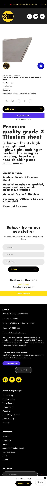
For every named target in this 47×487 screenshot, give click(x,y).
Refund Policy (8, 395)
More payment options (23, 119)
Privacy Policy (8, 407)
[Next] (42, 4)
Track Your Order (9, 452)
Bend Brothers (7, 86)
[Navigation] (42, 16)
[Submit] (41, 474)
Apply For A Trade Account (13, 448)
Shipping (16, 93)
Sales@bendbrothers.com (17, 333)
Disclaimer (6, 411)
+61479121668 (14, 328)
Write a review (23, 293)
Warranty (6, 422)
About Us (6, 436)
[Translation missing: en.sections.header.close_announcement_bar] (45, 4)
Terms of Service (9, 403)
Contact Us (7, 440)
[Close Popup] (45, 478)
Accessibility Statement (11, 414)
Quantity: (10, 100)
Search (5, 459)
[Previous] (5, 4)
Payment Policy (8, 418)
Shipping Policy (9, 399)
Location (6, 444)
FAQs (5, 455)
